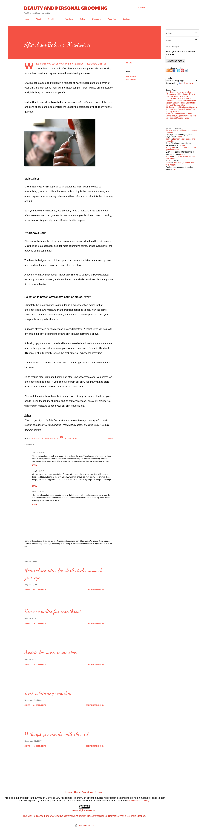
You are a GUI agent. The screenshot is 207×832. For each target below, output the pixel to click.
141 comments (39, 746)
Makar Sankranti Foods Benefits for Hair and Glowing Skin (180, 104)
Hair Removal (131, 76)
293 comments (39, 664)
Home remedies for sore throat (52, 611)
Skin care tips (131, 79)
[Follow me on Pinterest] (182, 71)
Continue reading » (95, 589)
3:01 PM (41, 492)
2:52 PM (41, 453)
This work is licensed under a (60, 813)
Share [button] (129, 63)
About (38, 19)
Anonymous (171, 148)
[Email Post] (61, 438)
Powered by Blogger (85, 825)
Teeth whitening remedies (48, 693)
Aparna (169, 156)
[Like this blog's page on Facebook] (174, 71)
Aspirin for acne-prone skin (50, 652)
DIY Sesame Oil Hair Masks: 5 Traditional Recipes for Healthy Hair (181, 100)
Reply (34, 465)
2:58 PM (42, 471)
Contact (126, 19)
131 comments (39, 705)
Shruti (168, 163)
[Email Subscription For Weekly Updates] (170, 71)
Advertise (112, 19)
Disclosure (96, 19)
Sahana (169, 130)
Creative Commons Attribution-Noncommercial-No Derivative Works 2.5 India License (99, 816)
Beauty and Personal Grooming (65, 7)
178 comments (39, 623)
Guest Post (52, 19)
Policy (82, 19)
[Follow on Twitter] (178, 71)
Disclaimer (68, 19)
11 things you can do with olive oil (56, 734)
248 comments (39, 589)
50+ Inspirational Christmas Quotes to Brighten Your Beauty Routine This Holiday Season (181, 109)
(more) (179, 137)
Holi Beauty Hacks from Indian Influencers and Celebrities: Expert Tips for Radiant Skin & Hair (180, 94)
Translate (188, 83)
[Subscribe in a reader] (167, 71)
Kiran (168, 139)
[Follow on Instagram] (186, 71)
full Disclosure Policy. (138, 800)
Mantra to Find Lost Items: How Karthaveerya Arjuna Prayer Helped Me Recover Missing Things (181, 116)
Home (26, 19)
